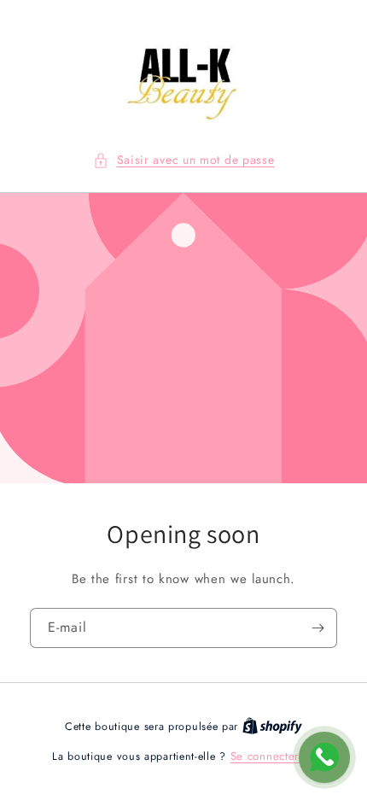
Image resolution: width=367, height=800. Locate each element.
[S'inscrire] (317, 628)
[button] (184, 160)
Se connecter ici (272, 756)
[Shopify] (272, 726)
